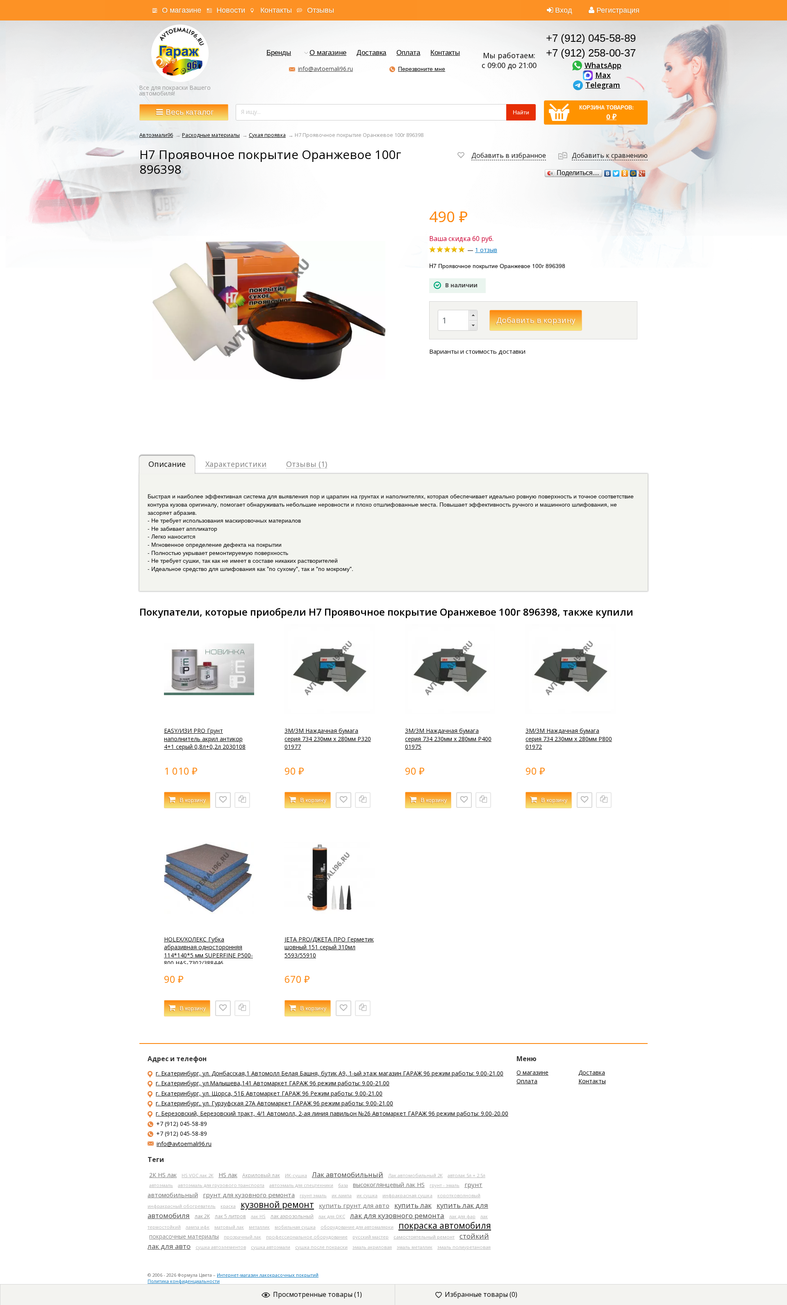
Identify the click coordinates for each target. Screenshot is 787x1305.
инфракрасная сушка (407, 1195)
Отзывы (320, 10)
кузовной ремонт (277, 1204)
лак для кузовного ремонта (397, 1215)
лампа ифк (197, 1227)
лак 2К (202, 1216)
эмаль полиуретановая (464, 1247)
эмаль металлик (414, 1247)
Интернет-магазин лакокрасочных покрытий (267, 1275)
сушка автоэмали (270, 1247)
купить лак (413, 1205)
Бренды (278, 53)
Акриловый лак (261, 1175)
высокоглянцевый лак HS (389, 1184)
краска (228, 1206)
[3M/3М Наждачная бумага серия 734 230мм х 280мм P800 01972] (570, 712)
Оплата (408, 53)
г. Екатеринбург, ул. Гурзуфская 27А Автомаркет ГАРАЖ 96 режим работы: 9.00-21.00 (274, 1103)
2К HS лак (163, 1175)
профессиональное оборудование (307, 1237)
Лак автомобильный (347, 1174)
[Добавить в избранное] (223, 800)
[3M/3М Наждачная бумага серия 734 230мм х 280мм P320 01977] (329, 712)
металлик (259, 1227)
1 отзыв (486, 250)
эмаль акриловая (372, 1247)
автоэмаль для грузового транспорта (221, 1185)
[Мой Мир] (633, 173)
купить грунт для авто (354, 1205)
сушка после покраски (321, 1247)
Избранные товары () (481, 1294)
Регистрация (617, 10)
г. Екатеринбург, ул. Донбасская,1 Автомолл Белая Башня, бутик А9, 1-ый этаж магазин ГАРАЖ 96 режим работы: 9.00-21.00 (329, 1073)
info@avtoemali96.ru (325, 69)
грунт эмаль (313, 1195)
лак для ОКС (331, 1216)
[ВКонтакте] (607, 173)
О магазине (181, 10)
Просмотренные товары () (317, 1294)
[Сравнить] (242, 800)
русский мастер (371, 1237)
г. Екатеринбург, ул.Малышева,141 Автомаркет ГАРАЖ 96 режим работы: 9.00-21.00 (272, 1083)
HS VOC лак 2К (198, 1175)
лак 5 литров (230, 1216)
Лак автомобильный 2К (415, 1175)
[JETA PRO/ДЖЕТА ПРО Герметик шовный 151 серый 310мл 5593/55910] (329, 921)
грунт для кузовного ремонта (249, 1195)
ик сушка (367, 1195)
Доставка (371, 53)
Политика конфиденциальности (184, 1281)
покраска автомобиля (444, 1225)
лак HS (258, 1216)
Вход (563, 10)
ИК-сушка (296, 1175)
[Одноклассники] (625, 173)
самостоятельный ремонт (424, 1237)
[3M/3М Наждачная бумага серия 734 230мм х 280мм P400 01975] (450, 712)
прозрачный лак (242, 1237)
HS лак (227, 1175)
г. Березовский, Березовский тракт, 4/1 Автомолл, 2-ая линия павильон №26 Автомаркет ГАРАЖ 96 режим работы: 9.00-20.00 (332, 1113)
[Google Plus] (642, 173)
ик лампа (342, 1195)
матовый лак (229, 1227)
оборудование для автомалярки (357, 1227)
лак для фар (462, 1216)
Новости (230, 10)
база (343, 1185)
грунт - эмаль (444, 1185)
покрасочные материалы (184, 1236)
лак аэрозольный (292, 1216)
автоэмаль (161, 1185)
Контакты (276, 10)
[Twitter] (616, 173)
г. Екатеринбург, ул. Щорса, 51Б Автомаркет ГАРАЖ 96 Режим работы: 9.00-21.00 (269, 1093)
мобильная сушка (295, 1227)
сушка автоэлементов (221, 1247)
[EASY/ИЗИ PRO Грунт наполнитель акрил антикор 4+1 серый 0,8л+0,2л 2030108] (209, 712)
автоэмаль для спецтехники (301, 1185)
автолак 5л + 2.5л (466, 1175)
